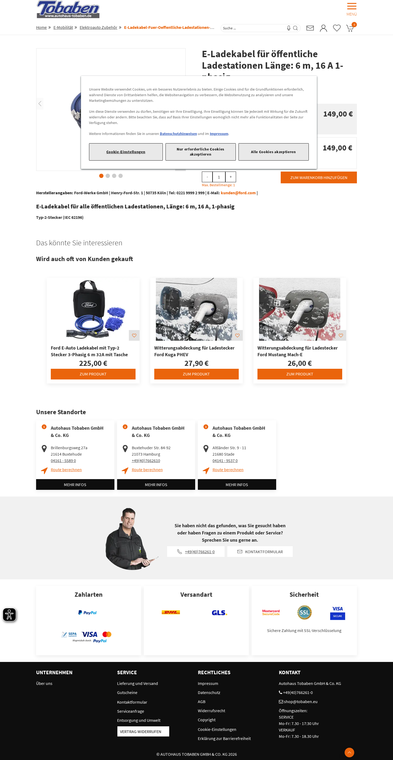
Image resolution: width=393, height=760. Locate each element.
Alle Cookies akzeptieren (273, 151)
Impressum (219, 133)
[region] (199, 122)
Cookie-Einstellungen (125, 151)
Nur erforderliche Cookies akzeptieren (200, 152)
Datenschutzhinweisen (178, 133)
